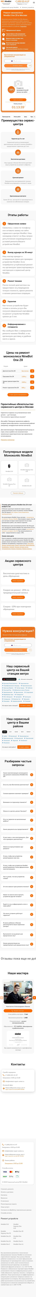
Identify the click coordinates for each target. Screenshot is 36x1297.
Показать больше (18, 493)
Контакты (4, 1195)
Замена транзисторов (8, 545)
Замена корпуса (27, 549)
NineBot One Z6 (6, 1236)
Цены (25, 116)
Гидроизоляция (6, 549)
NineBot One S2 (6, 1241)
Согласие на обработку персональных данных (16, 1210)
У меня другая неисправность (18, 394)
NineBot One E (5, 1244)
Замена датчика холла (21, 547)
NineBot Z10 (5, 1224)
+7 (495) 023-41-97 (22, 1)
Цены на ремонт (18, 100)
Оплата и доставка (7, 1192)
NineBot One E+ (18, 1241)
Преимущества (6, 116)
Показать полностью (7, 440)
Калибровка (5, 547)
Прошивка (30, 543)
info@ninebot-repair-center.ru (14, 1081)
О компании (5, 1201)
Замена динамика (16, 549)
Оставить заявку (25, 705)
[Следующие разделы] (34, 116)
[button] (34, 997)
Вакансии (4, 1198)
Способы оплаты (6, 1213)
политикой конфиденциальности (18, 69)
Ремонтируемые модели (9, 1204)
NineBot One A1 (18, 1244)
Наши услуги (5, 1207)
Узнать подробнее (17, 580)
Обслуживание (30, 545)
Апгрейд (11, 547)
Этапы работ (17, 116)
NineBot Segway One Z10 (17, 1226)
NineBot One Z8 (18, 1231)
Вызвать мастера (19, 1010)
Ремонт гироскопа (20, 545)
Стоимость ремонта (7, 1189)
